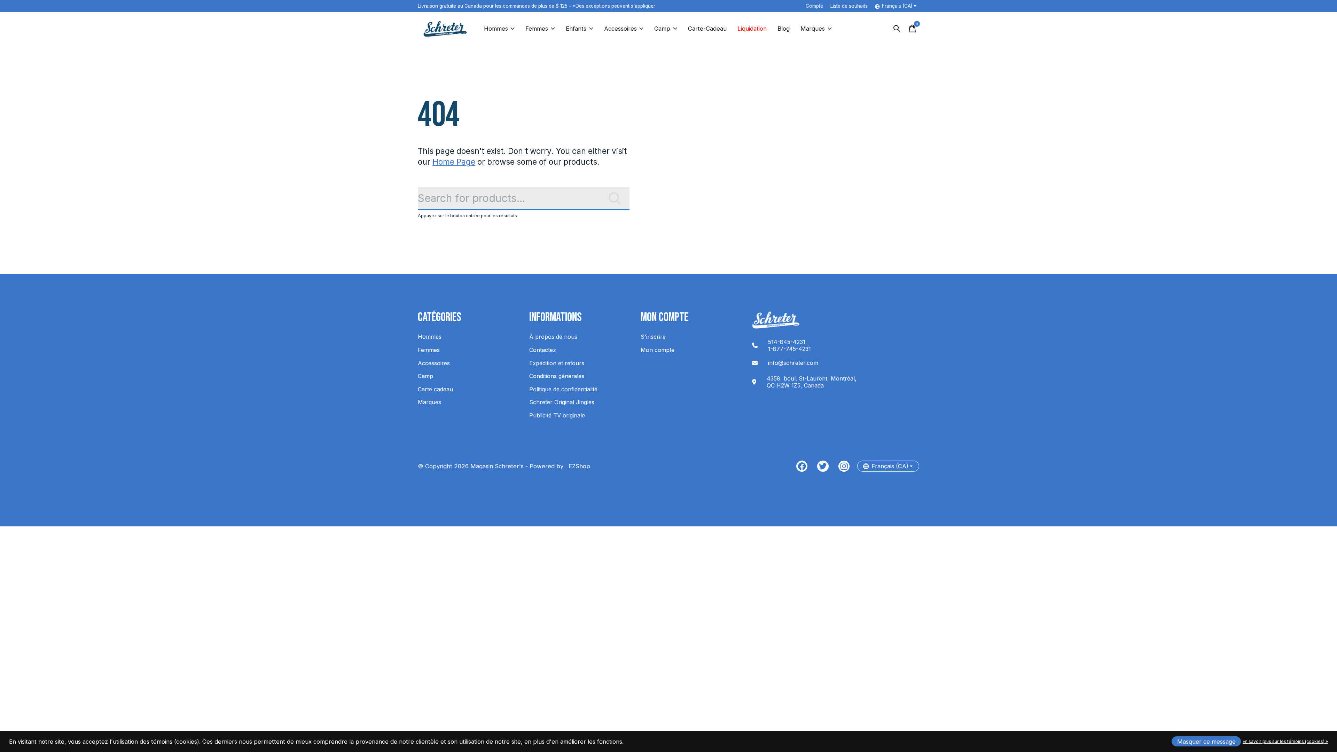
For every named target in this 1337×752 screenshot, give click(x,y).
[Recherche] (897, 29)
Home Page (453, 161)
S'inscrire (653, 336)
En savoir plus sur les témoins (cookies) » (1285, 741)
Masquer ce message (1206, 741)
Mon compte (657, 349)
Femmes (536, 28)
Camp (662, 28)
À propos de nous (553, 336)
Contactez (542, 349)
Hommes (496, 28)
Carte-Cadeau (707, 28)
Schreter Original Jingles (561, 402)
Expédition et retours (556, 363)
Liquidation (752, 28)
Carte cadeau (435, 389)
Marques (812, 28)
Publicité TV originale (557, 415)
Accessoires (620, 28)
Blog (783, 28)
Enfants (576, 28)
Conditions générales (556, 376)
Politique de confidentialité (563, 389)
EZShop (577, 466)
